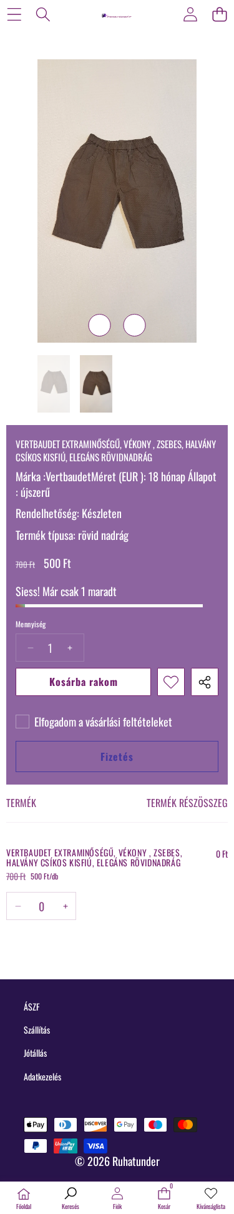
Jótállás (35, 1052)
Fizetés (117, 756)
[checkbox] (94, 721)
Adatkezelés (42, 1076)
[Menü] (14, 14)
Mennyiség (31, 624)
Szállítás (37, 1029)
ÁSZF (31, 1006)
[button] (219, 14)
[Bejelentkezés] (190, 14)
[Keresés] (43, 14)
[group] (53, 384)
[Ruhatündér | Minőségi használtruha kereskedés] (116, 14)
